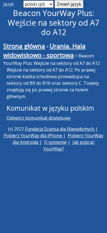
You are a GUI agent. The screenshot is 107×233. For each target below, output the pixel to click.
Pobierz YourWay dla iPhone (33, 136)
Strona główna (24, 46)
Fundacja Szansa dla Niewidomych (60, 129)
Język (8, 4)
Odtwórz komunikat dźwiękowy (39, 118)
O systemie (55, 142)
